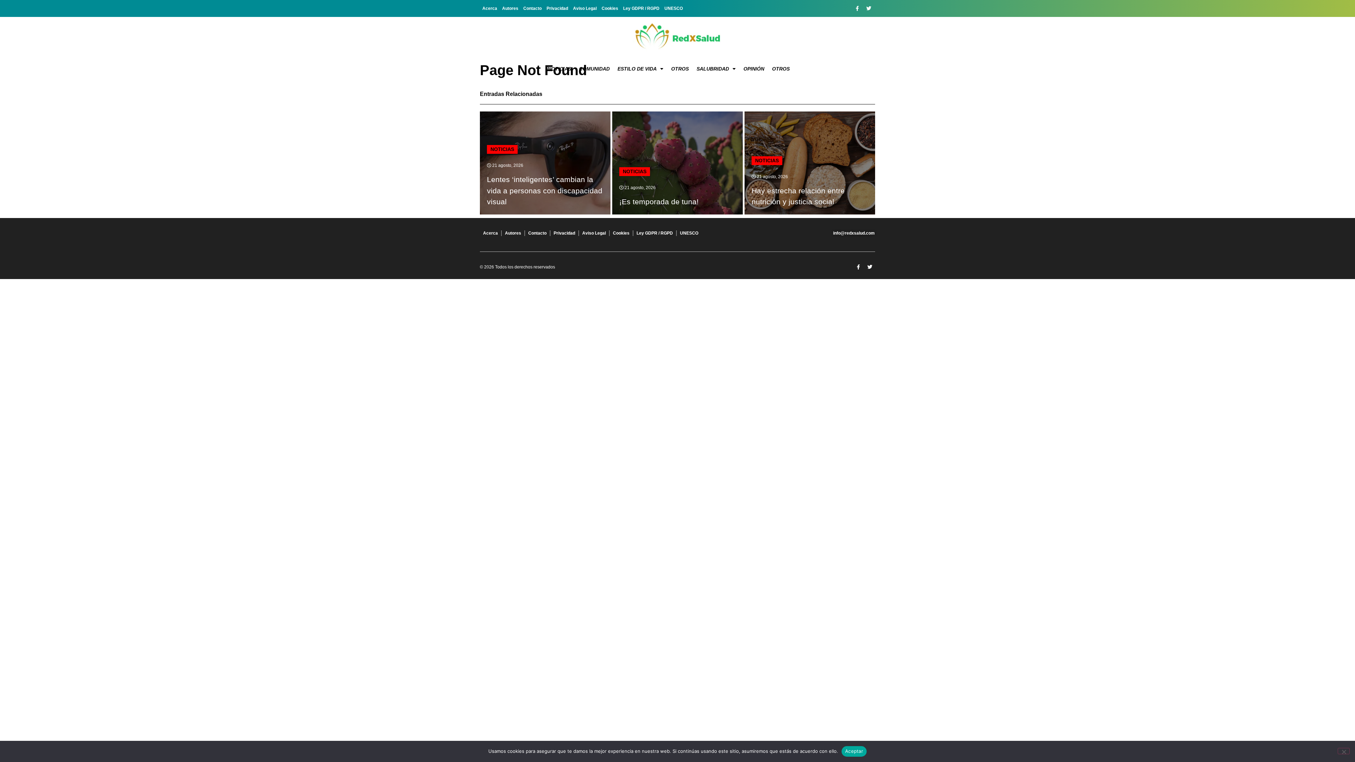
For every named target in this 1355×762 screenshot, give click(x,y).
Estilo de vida (637, 69)
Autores (510, 8)
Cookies (610, 8)
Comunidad (594, 69)
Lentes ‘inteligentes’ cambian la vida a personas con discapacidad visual (544, 190)
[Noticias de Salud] (677, 37)
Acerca (489, 8)
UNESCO (673, 8)
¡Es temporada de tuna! (659, 202)
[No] (1344, 751)
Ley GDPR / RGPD (641, 8)
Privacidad (557, 8)
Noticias (559, 69)
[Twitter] (869, 8)
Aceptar (854, 751)
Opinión (753, 69)
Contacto (532, 8)
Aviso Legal (585, 8)
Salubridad (713, 69)
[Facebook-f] (857, 8)
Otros (680, 69)
